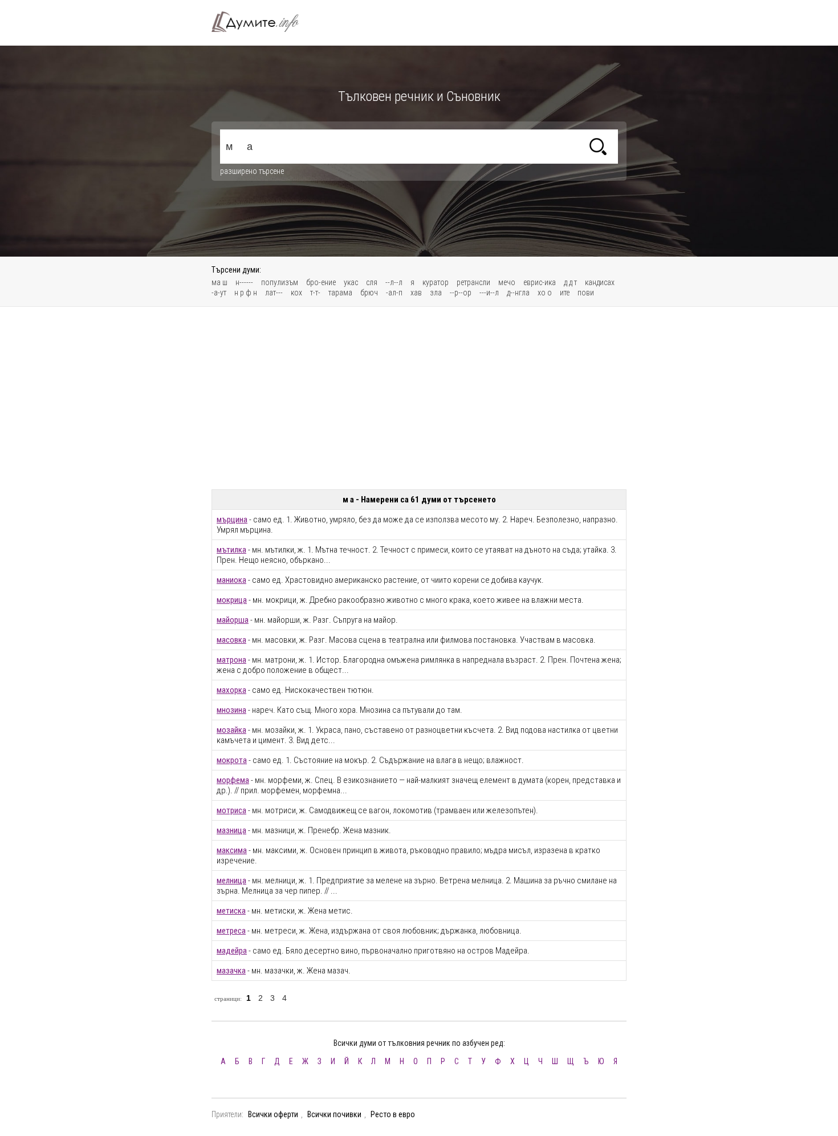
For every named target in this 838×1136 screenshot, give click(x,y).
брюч (369, 292)
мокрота (232, 760)
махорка (231, 690)
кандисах (600, 282)
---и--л (489, 292)
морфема (233, 780)
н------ (244, 282)
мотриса (231, 810)
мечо (506, 282)
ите (564, 292)
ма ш (219, 282)
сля (371, 282)
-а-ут (218, 292)
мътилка (231, 550)
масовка (231, 640)
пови (585, 292)
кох (296, 292)
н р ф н (245, 292)
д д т (570, 282)
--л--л (393, 282)
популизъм (279, 282)
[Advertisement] (419, 398)
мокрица (232, 600)
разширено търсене (252, 171)
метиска (231, 911)
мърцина (232, 519)
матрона (231, 660)
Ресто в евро (393, 1114)
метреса (231, 931)
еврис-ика (539, 282)
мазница (231, 830)
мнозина (231, 710)
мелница (231, 880)
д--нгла (518, 292)
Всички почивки (334, 1114)
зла (436, 292)
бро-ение (321, 282)
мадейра (232, 951)
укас (351, 282)
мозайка (231, 730)
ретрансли (473, 282)
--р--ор (460, 292)
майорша (233, 620)
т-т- (315, 292)
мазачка (231, 970)
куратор (435, 282)
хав (416, 292)
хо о (545, 292)
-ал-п (394, 292)
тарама (340, 292)
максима (232, 850)
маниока (231, 580)
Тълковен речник (261, 21)
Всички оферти (273, 1114)
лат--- (274, 292)
